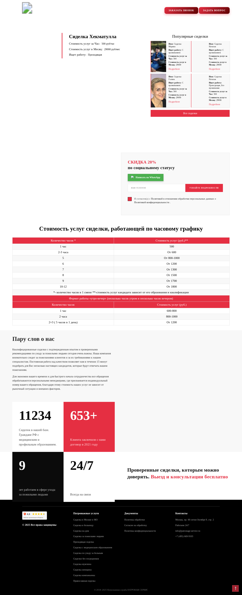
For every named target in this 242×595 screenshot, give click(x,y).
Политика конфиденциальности (140, 531)
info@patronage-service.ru (187, 531)
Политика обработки (134, 520)
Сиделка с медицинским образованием (92, 547)
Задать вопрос (214, 10)
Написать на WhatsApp (148, 177)
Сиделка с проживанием (165, 17)
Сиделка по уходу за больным (88, 553)
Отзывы (110, 17)
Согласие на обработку (135, 525)
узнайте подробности (204, 188)
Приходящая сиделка (83, 542)
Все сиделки (190, 113)
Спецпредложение (46, 17)
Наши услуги (82, 17)
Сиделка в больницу (83, 525)
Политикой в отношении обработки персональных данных (183, 198)
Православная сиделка (84, 581)
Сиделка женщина (82, 570)
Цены (131, 17)
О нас (16, 17)
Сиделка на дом (81, 531)
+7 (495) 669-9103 (199, 3)
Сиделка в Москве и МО (85, 520)
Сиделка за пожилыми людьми (88, 536)
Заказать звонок (181, 10)
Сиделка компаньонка (84, 575)
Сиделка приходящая (213, 17)
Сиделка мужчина (82, 564)
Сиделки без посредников (86, 558)
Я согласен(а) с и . (175, 200)
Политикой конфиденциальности (152, 202)
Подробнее (174, 69)
